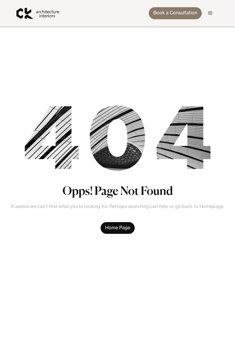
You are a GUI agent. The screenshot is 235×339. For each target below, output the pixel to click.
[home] (39, 13)
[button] (210, 13)
